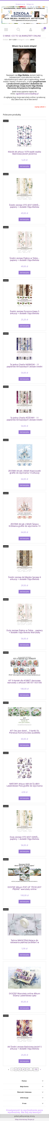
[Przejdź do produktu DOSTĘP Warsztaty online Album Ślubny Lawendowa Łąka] (24, 978)
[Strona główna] (24, 15)
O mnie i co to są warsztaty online (22, 35)
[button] (6, 29)
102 (35, 1069)
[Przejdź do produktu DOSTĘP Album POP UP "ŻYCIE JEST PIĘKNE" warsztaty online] (24, 872)
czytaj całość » (40, 107)
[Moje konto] (30, 29)
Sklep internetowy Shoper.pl (24, 1119)
